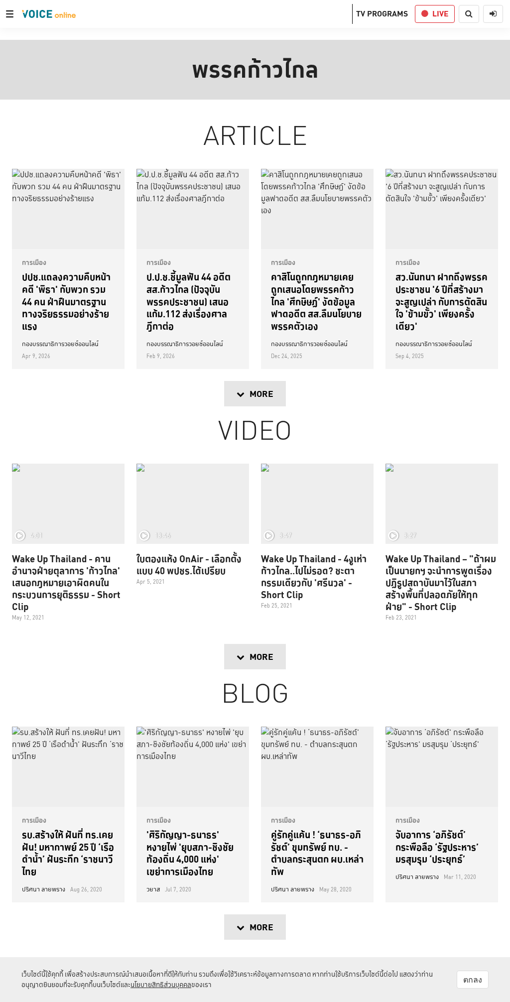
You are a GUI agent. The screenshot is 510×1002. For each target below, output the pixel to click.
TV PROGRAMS (382, 13)
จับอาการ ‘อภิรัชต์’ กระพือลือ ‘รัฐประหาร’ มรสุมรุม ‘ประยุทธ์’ (437, 847)
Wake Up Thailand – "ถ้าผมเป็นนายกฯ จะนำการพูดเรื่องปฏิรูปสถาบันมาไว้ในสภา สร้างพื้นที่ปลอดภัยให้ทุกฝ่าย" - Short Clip (440, 582)
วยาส (153, 889)
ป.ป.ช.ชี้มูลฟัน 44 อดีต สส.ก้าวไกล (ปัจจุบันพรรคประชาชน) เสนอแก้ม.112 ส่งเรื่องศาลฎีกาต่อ (188, 301)
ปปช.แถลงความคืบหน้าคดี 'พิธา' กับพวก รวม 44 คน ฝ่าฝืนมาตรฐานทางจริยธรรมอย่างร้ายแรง (66, 301)
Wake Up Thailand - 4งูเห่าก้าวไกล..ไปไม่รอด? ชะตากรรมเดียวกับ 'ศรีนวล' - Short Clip (314, 576)
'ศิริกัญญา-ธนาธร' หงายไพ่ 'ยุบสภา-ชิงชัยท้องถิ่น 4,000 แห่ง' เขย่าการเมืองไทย (190, 853)
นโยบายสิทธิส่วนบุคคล (160, 984)
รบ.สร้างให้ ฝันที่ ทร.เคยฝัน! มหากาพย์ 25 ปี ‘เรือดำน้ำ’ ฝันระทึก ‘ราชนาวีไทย (68, 853)
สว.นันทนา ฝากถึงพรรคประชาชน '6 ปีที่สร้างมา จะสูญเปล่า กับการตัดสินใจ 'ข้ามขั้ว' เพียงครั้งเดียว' (441, 301)
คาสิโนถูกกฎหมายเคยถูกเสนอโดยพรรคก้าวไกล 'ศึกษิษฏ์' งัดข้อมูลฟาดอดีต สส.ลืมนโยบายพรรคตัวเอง (316, 301)
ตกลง (472, 980)
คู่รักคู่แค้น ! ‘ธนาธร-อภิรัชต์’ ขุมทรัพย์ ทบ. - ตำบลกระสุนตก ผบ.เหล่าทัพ (317, 853)
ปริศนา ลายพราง (43, 889)
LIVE (440, 13)
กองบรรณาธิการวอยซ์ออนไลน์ (60, 344)
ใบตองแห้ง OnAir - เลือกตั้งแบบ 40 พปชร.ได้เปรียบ (189, 564)
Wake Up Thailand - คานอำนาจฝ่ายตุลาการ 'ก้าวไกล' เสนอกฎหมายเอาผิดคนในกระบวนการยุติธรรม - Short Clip (66, 582)
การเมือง (34, 262)
